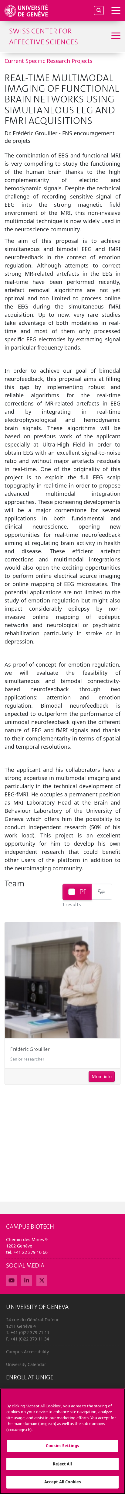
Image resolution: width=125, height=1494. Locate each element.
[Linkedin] (26, 1279)
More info (102, 1076)
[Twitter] (42, 1279)
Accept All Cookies (62, 1482)
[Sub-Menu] (115, 36)
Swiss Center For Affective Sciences (43, 36)
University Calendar (26, 1364)
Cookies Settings (62, 1445)
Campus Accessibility (27, 1351)
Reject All (62, 1464)
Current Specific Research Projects (49, 60)
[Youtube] (11, 1279)
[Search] (99, 10)
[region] (62, 1441)
